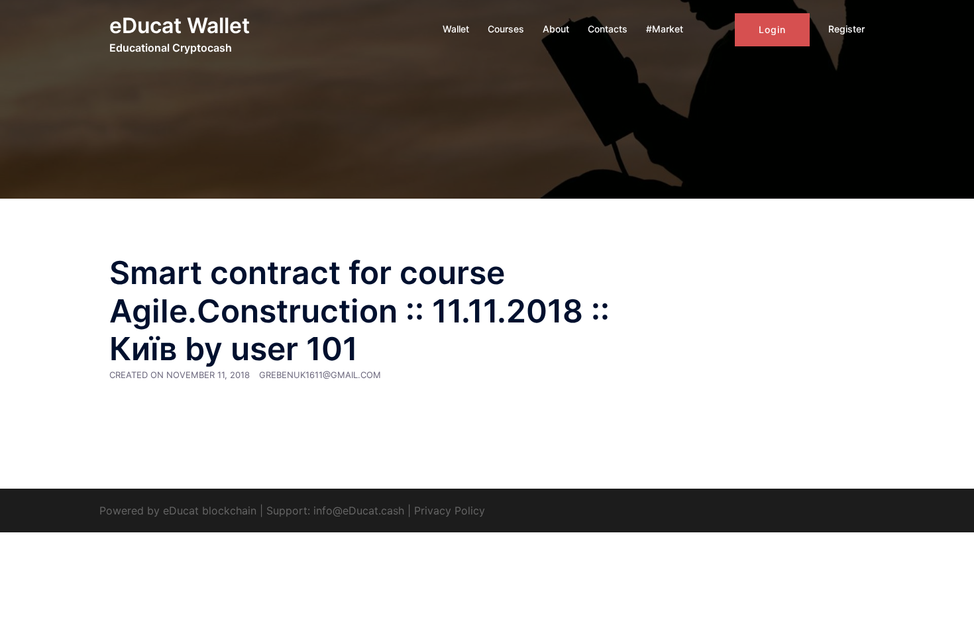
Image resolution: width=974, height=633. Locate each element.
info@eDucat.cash (358, 510)
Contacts (607, 28)
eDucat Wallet (179, 25)
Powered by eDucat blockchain (177, 510)
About (556, 28)
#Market (664, 28)
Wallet (456, 28)
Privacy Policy (449, 510)
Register (846, 28)
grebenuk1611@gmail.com (320, 374)
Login (772, 29)
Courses (506, 28)
